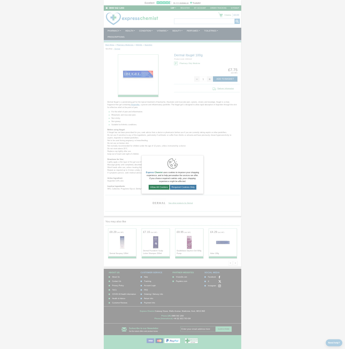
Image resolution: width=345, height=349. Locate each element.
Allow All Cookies (159, 187)
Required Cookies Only (183, 187)
